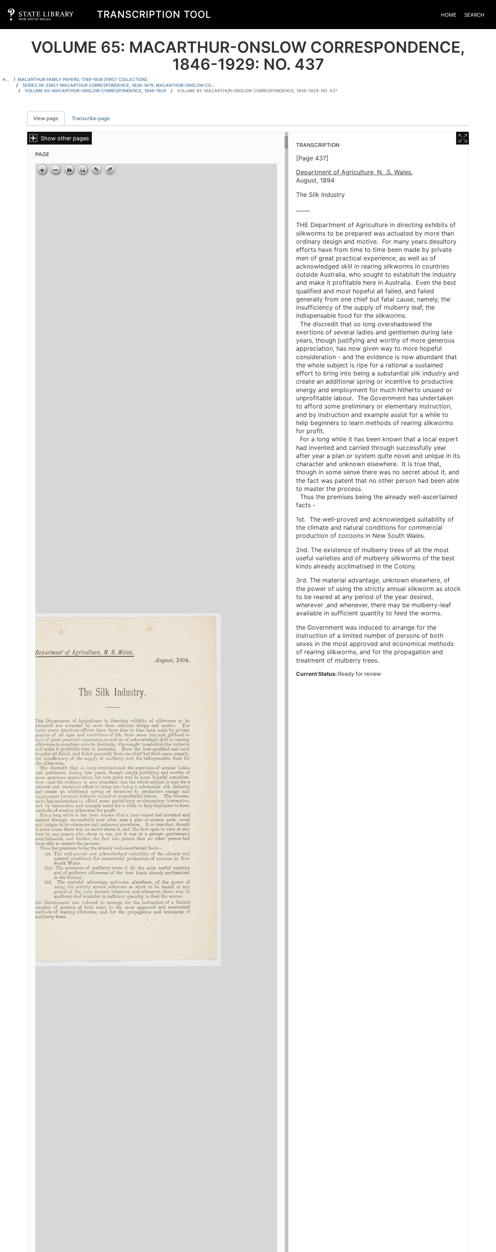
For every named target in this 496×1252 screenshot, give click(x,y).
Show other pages (65, 138)
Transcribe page (91, 118)
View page (49, 118)
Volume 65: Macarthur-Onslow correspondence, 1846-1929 (95, 90)
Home (448, 15)
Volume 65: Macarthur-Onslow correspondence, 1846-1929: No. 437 (257, 90)
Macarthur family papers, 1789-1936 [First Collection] (82, 79)
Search (474, 15)
